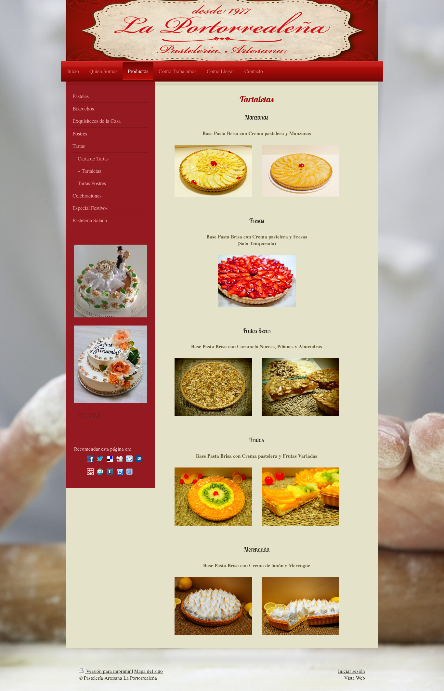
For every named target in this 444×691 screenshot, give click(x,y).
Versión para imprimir (108, 671)
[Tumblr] (110, 471)
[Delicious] (110, 458)
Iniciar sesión (351, 671)
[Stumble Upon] (100, 471)
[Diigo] (119, 471)
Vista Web (354, 677)
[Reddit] (129, 458)
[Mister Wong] (90, 471)
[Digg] (119, 458)
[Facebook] (90, 458)
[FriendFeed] (129, 471)
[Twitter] (100, 458)
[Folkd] (139, 458)
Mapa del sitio (148, 671)
